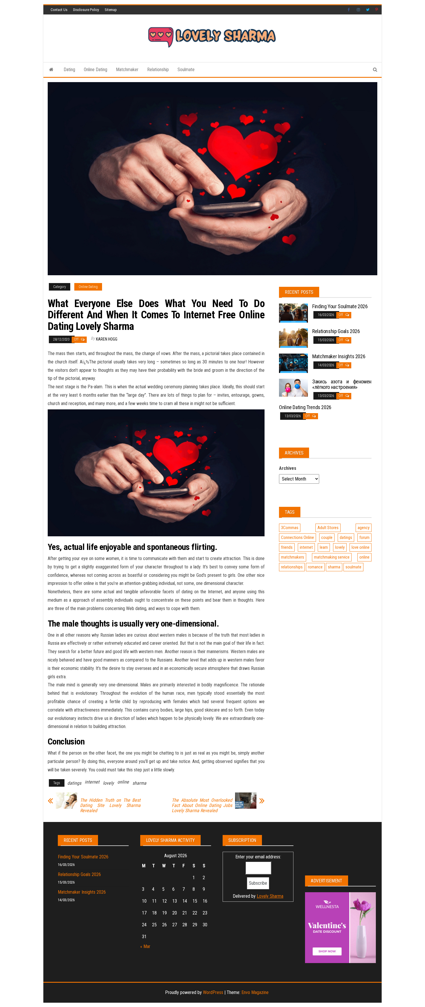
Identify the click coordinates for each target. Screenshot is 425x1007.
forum (364, 537)
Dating (69, 69)
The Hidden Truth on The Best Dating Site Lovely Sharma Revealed (110, 805)
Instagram (358, 9)
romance (315, 567)
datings (74, 783)
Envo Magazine (255, 992)
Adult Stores (328, 527)
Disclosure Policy (86, 10)
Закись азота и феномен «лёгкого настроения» (342, 384)
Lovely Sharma (270, 896)
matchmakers (292, 557)
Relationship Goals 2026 (336, 331)
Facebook (349, 9)
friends (287, 547)
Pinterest (377, 9)
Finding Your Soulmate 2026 (340, 306)
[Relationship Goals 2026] (293, 338)
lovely (108, 783)
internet (92, 782)
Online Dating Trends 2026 (305, 407)
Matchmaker (127, 69)
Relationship (158, 69)
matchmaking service (332, 557)
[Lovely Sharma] (51, 69)
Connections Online (297, 537)
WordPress (213, 992)
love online (360, 547)
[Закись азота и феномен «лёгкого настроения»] (293, 387)
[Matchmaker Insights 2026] (293, 362)
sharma (139, 783)
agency (363, 527)
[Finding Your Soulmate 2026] (293, 312)
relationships (292, 567)
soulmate (353, 567)
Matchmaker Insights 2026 (338, 356)
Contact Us (59, 10)
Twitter (367, 9)
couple (326, 537)
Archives (287, 468)
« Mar (145, 946)
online (123, 782)
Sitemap (111, 10)
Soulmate (186, 69)
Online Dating (95, 69)
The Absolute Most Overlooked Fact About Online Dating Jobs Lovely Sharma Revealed (202, 805)
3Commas (289, 527)
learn (324, 547)
